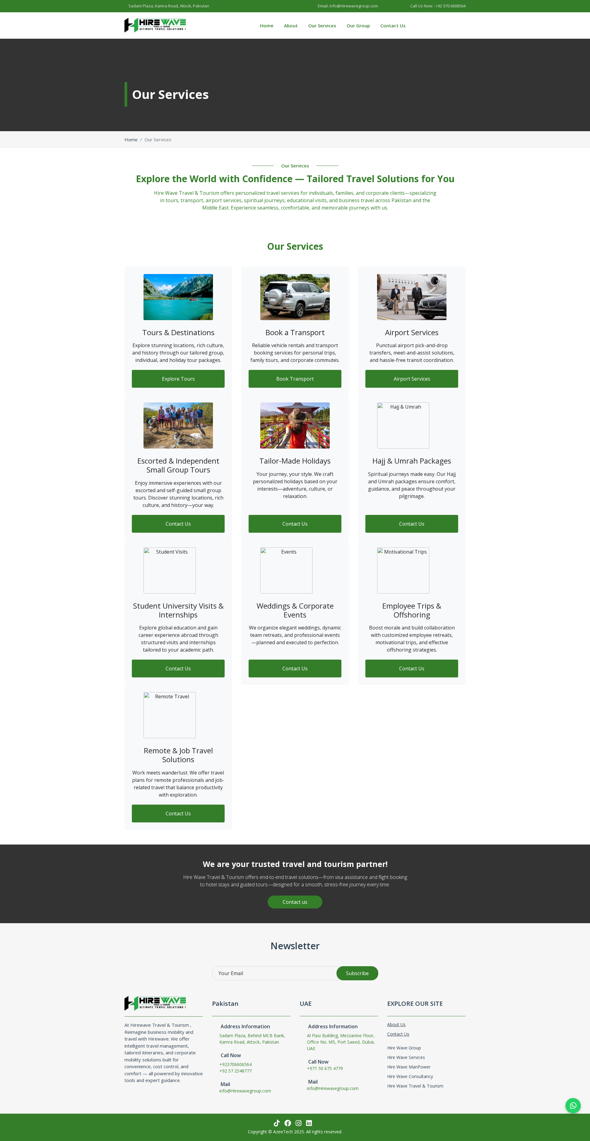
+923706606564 (235, 1064)
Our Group (358, 25)
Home (266, 25)
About (291, 25)
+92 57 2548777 (235, 1071)
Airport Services (412, 378)
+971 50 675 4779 (325, 1068)
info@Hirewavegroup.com (245, 1091)
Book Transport (295, 378)
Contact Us (393, 25)
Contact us (295, 902)
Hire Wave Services (406, 1057)
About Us (396, 1024)
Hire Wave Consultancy (410, 1076)
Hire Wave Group (404, 1048)
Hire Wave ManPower (409, 1067)
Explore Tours (178, 378)
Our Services (322, 25)
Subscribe (357, 973)
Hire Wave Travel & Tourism (415, 1086)
